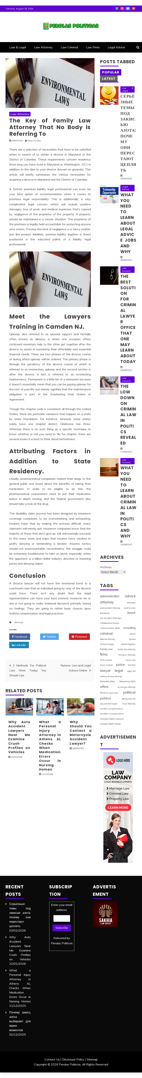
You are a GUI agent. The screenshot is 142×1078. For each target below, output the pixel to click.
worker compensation (111, 708)
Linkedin (20, 645)
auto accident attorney (110, 608)
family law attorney (127, 649)
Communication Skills (110, 628)
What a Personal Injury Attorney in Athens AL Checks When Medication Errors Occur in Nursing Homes (50, 746)
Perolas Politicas (62, 943)
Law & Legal (17, 47)
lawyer (105, 670)
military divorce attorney (111, 676)
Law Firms (93, 47)
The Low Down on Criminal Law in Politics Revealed (128, 414)
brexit (131, 613)
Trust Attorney (129, 703)
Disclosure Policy (73, 1059)
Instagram (122, 8)
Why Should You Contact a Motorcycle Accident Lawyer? (81, 733)
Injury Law (131, 660)
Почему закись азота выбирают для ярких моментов (20, 1021)
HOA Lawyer (106, 660)
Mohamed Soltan (107, 681)
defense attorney (107, 639)
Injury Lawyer (106, 665)
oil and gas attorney (127, 687)
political (129, 692)
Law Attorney (43, 47)
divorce (132, 639)
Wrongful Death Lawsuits (112, 719)
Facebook (117, 8)
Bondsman (105, 613)
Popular (110, 72)
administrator (110, 596)
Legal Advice (116, 47)
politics (105, 698)
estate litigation (128, 644)
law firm (132, 665)
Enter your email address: (62, 924)
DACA (133, 634)
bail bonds (130, 608)
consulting (129, 628)
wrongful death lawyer (110, 724)
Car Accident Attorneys (110, 618)
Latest (109, 78)
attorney (18, 622)
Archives (106, 567)
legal (119, 670)
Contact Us (52, 1059)
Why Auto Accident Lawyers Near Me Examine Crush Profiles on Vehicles (19, 737)
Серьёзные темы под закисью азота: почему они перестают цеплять (128, 133)
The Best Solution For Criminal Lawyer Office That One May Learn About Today (128, 319)
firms (104, 654)
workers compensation (112, 713)
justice (120, 664)
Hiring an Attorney (127, 655)
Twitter (128, 8)
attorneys (131, 602)
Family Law (106, 649)
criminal (106, 633)
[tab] (110, 72)
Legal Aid (131, 671)
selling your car (129, 698)
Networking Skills (127, 681)
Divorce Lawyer (107, 644)
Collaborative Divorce (109, 623)
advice (130, 596)
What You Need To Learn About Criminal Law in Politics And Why (128, 502)
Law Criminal (69, 47)
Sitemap (92, 1059)
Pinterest (133, 8)
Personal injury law (109, 693)
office (104, 687)
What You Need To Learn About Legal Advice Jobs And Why (128, 223)
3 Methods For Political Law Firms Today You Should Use (27, 670)
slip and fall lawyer (108, 703)
